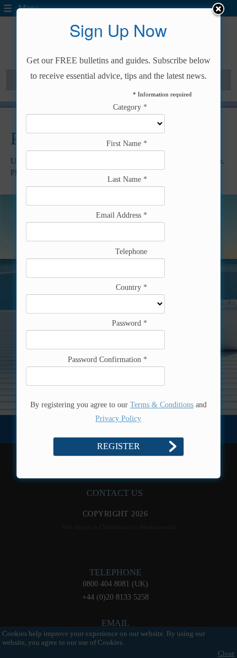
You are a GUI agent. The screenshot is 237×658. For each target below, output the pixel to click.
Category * (130, 107)
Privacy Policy (118, 418)
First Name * (126, 143)
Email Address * (121, 215)
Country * (131, 287)
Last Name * (127, 179)
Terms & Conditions (161, 405)
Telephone (131, 251)
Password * (129, 323)
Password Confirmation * (107, 359)
